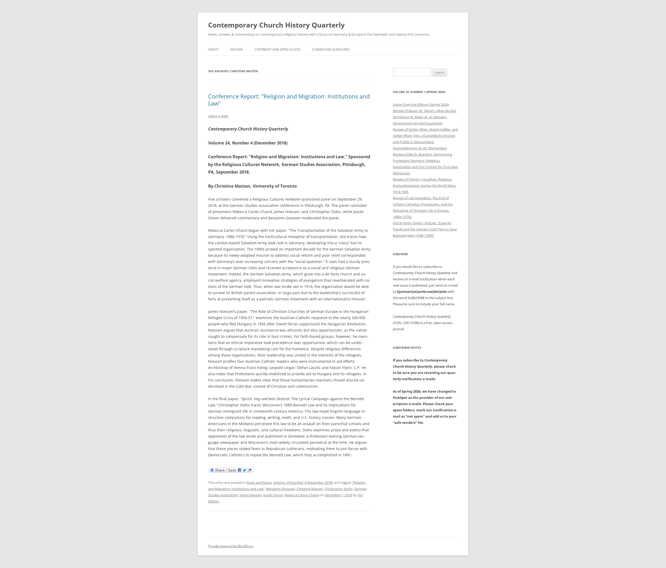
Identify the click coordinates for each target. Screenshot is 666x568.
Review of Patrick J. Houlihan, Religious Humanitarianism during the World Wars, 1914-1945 (424, 185)
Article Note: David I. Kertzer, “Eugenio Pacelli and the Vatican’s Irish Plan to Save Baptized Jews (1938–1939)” (425, 229)
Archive (236, 49)
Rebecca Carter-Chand (302, 495)
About (213, 49)
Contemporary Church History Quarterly (276, 25)
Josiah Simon (273, 495)
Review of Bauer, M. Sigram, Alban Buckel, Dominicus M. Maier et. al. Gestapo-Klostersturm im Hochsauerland (425, 117)
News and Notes (259, 482)
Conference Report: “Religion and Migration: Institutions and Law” (289, 99)
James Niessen (251, 495)
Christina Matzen (310, 488)
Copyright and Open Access (277, 49)
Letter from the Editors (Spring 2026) (421, 104)
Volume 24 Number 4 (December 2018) (303, 482)
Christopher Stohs (338, 488)
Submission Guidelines (331, 49)
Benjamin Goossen (280, 488)
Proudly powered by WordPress (230, 546)
